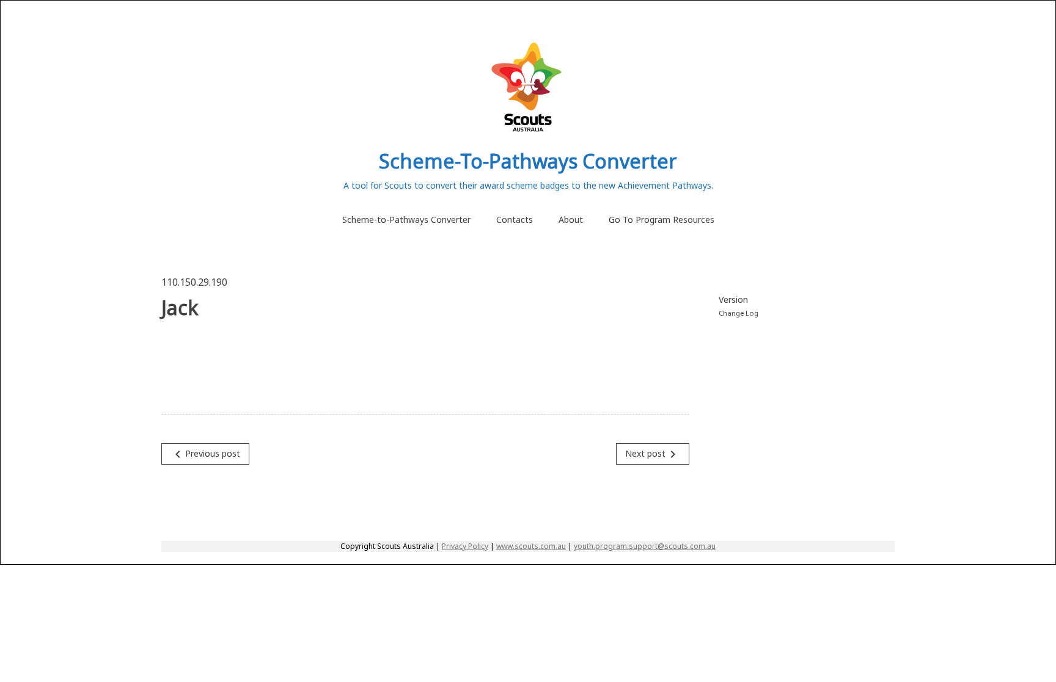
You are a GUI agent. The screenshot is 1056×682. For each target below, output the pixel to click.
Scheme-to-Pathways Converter (406, 219)
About (571, 219)
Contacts (514, 219)
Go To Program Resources (661, 219)
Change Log (738, 312)
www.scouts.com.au (531, 546)
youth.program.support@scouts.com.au (645, 546)
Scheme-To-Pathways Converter (528, 161)
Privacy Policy (465, 546)
